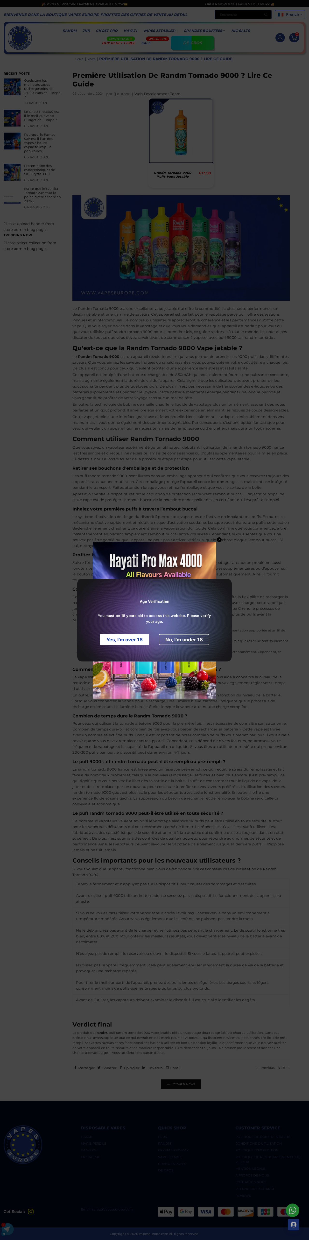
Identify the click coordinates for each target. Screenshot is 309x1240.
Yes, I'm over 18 (124, 639)
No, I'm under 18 (184, 639)
